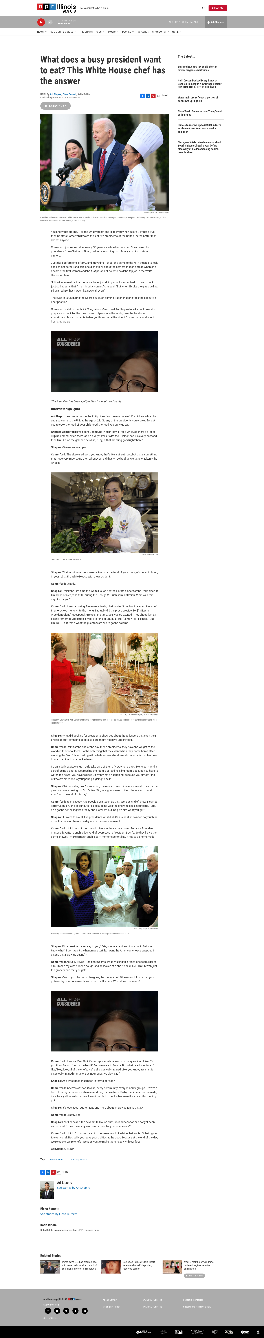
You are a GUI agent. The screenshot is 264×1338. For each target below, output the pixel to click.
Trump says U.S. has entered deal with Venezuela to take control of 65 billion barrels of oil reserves (79, 1265)
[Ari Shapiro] (47, 1190)
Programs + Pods (91, 32)
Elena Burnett (69, 94)
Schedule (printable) (193, 1300)
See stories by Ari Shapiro (73, 1187)
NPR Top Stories (79, 1159)
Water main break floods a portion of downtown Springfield (198, 99)
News (40, 32)
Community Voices (61, 32)
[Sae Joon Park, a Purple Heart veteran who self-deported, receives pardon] (111, 1267)
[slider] (55, 22)
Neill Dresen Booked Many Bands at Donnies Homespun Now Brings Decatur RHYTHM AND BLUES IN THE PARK (200, 84)
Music (112, 32)
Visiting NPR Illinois (112, 1307)
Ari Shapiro (55, 94)
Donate (219, 8)
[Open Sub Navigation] (46, 32)
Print (165, 95)
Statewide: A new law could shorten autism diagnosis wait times (197, 68)
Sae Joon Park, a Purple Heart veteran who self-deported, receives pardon (139, 1265)
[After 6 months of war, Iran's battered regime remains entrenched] (172, 1267)
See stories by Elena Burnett (58, 1214)
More (175, 32)
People (126, 32)
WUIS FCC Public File (152, 1300)
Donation (143, 32)
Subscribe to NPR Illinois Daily (197, 1307)
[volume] (50, 22)
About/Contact (110, 1300)
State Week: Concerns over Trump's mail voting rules (200, 113)
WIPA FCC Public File (152, 1307)
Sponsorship (160, 32)
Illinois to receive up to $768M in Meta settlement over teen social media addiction (199, 128)
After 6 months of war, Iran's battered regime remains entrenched (199, 1265)
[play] (41, 22)
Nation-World (56, 1159)
